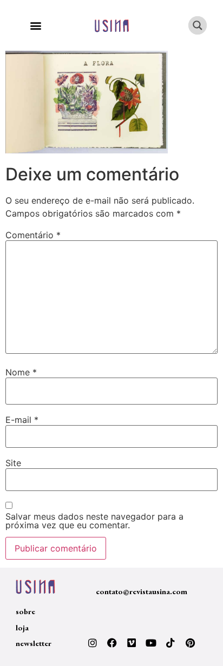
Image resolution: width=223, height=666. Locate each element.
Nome (21, 372)
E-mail (21, 419)
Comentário (33, 235)
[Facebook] (112, 642)
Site (13, 463)
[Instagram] (92, 642)
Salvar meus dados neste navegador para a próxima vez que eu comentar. (94, 520)
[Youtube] (151, 642)
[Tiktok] (170, 642)
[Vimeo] (131, 642)
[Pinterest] (190, 642)
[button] (35, 26)
